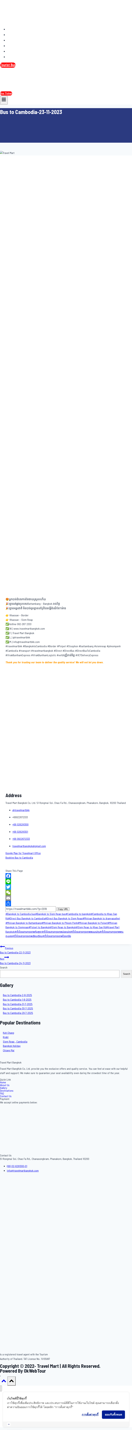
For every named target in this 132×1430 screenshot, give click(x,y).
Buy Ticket (6, 93)
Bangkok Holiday (12, 1046)
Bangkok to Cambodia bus (20, 914)
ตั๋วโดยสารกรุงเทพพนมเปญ (85, 932)
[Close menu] (1, 1388)
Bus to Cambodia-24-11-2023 (15, 961)
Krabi (6, 1037)
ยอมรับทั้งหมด (113, 1414)
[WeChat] (66, 892)
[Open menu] (4, 100)
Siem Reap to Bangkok (63, 927)
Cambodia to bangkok (78, 914)
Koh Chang (8, 1033)
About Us (15, 34)
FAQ (11, 51)
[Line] (66, 881)
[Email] (66, 898)
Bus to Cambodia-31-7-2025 (17, 1004)
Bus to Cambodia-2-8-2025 (17, 995)
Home (12, 29)
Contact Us (16, 56)
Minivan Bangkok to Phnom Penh (60, 923)
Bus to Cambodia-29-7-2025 (18, 1013)
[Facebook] (66, 876)
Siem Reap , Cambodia (15, 1042)
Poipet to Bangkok (39, 927)
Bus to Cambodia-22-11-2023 (15, 951)
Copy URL (63, 909)
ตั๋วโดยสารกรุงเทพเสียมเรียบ (27, 936)
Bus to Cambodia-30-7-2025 (18, 1008)
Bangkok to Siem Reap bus (50, 914)
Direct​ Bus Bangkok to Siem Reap (63, 918)
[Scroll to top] (3, 1382)
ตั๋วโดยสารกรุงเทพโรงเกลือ (56, 936)
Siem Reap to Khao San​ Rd (91, 927)
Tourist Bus (8, 65)
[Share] (66, 903)
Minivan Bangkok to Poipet (93, 923)
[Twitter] (66, 887)
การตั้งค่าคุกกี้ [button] (90, 1414)
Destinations (17, 45)
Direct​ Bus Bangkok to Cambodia (26, 918)
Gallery (13, 40)
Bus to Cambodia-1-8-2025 (17, 1000)
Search (3, 968)
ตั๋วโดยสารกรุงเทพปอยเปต (56, 932)
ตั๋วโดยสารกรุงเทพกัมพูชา (28, 932)
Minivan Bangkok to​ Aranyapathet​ (101, 918)
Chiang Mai (8, 1050)
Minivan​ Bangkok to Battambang (24, 923)
